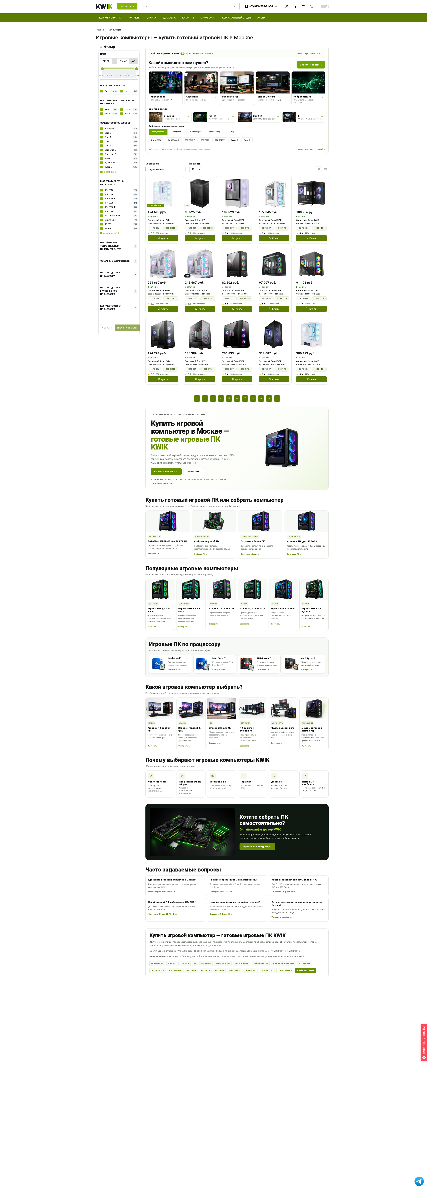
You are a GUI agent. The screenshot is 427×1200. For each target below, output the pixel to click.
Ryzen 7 (234, 140)
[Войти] (287, 6)
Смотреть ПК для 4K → (221, 914)
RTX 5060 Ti (190, 140)
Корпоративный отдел (236, 17)
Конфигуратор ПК (305, 970)
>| (277, 398)
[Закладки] (303, 6)
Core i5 (247, 140)
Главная (100, 30)
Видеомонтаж (242, 963)
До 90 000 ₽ (156, 140)
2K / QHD (184, 963)
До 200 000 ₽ (175, 970)
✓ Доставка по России (161, 483)
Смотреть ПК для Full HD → (285, 891)
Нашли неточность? (424, 1040)
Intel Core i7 (251, 970)
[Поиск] (235, 6)
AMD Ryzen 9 (286, 970)
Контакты (134, 17)
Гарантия (188, 17)
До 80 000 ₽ (305, 963)
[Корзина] (312, 6)
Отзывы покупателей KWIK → (309, 53)
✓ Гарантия (221, 479)
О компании (208, 17)
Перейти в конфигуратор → (257, 846)
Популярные (158, 132)
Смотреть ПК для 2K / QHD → (162, 914)
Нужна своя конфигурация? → (311, 149)
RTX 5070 (205, 140)
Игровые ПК (157, 963)
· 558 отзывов (161, 233)
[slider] (102, 69)
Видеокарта (195, 132)
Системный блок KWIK (159, 220)
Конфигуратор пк (110, 17)
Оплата (151, 17)
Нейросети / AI (261, 963)
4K (195, 963)
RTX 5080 (219, 970)
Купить (164, 238)
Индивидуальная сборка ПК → (163, 891)
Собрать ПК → (194, 471)
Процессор (214, 132)
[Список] (325, 169)
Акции (261, 17)
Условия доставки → (282, 917)
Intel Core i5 (235, 970)
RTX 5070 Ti (220, 140)
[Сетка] (319, 169)
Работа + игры (223, 963)
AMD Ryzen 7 (268, 970)
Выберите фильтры (127, 327)
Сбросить (107, 327)
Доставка (169, 17)
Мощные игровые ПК (283, 963)
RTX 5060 (191, 970)
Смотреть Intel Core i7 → (222, 891)
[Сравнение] (295, 6)
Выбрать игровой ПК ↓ (166, 471)
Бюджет (177, 132)
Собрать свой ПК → (311, 65)
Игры (233, 132)
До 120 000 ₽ (173, 140)
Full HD (171, 963)
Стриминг (206, 963)
